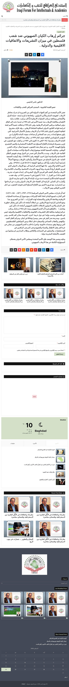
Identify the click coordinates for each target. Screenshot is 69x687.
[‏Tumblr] (39, 250)
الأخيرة (35, 443)
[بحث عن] (2, 16)
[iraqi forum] (34, 7)
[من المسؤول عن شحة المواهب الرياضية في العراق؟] (12, 623)
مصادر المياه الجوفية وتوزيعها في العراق (45, 457)
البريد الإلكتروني (61, 343)
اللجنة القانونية (51, 26)
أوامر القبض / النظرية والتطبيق (47, 479)
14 (25, 662)
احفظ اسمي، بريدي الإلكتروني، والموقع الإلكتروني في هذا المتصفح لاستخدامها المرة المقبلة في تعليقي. (40, 350)
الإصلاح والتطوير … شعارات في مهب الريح (50, 20)
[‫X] (38, 54)
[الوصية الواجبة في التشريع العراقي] (60, 452)
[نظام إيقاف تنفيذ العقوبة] (60, 474)
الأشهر (56, 443)
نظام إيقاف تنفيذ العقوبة (49, 472)
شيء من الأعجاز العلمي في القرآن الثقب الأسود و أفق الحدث (39, 464)
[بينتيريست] (35, 250)
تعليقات (13, 443)
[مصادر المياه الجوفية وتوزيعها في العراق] (60, 459)
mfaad (23, 684)
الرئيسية (62, 26)
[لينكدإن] (34, 54)
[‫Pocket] (19, 250)
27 (34, 669)
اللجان (57, 26)
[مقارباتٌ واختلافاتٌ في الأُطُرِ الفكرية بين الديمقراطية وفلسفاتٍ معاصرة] (55, 293)
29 (15, 669)
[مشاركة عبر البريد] (30, 54)
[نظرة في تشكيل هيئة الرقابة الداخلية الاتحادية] (34, 623)
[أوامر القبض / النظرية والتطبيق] (60, 482)
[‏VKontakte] (27, 250)
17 (63, 666)
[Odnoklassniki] (23, 250)
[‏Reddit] (31, 250)
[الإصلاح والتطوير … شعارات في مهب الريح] (18, 529)
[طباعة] (26, 54)
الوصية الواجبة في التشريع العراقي (46, 449)
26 (44, 669)
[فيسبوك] (42, 54)
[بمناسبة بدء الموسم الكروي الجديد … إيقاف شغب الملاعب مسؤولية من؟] (12, 611)
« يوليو (66, 677)
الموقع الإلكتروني (29, 343)
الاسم (63, 336)
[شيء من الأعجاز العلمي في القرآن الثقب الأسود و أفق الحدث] (60, 467)
